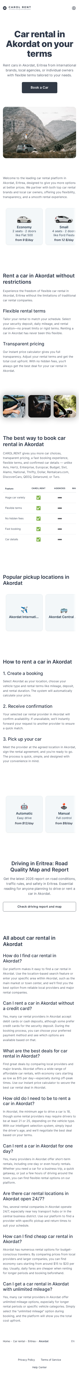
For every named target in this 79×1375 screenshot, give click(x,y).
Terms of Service (51, 1359)
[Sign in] (74, 8)
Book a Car (40, 87)
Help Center (39, 1367)
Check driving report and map (39, 906)
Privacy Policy (26, 1359)
